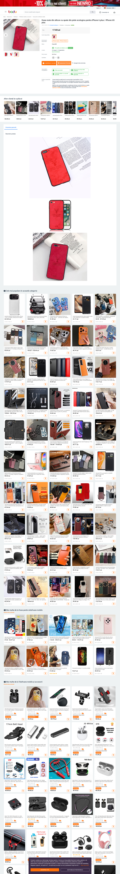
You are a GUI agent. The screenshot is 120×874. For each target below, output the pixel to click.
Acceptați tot (45, 869)
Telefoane (16, 16)
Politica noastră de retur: (46, 80)
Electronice (9, 16)
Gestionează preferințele (75, 869)
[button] (5, 12)
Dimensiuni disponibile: (44, 41)
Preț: (43, 30)
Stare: (43, 44)
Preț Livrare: (44, 54)
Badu (5, 16)
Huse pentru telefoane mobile (39, 16)
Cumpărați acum (49, 63)
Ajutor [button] (98, 8)
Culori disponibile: (46, 35)
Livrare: (43, 50)
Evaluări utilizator (53, 25)
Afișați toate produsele (9, 612)
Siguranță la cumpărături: (44, 70)
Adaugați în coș (64, 63)
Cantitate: (44, 57)
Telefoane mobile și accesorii (25, 16)
